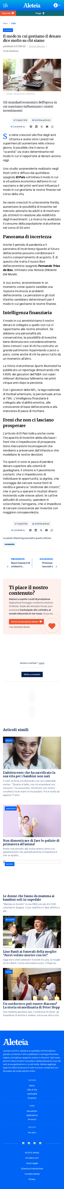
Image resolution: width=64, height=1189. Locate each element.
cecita (8, 971)
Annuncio (32, 1119)
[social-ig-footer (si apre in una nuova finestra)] (40, 1143)
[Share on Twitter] (41, 126)
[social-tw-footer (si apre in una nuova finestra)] (34, 1143)
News (5, 23)
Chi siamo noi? (32, 1158)
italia (13, 23)
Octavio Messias (37, 46)
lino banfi (10, 919)
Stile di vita (32, 1089)
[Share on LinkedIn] (36, 126)
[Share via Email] (47, 126)
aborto (9, 740)
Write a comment (32, 674)
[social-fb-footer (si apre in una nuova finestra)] (29, 1143)
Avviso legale (32, 1163)
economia (9, 544)
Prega (38, 13)
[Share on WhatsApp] (52, 126)
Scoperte (32, 1098)
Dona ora (6, 13)
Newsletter (32, 1111)
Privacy (32, 1179)
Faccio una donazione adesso (24, 621)
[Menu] (11, 5)
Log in (41, 663)
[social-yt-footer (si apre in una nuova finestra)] (23, 1143)
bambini (9, 864)
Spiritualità (32, 1094)
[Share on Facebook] (31, 126)
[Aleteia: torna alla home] (32, 5)
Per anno (32, 1132)
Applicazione (32, 1115)
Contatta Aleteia (32, 1174)
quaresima (10, 808)
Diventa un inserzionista (32, 1168)
